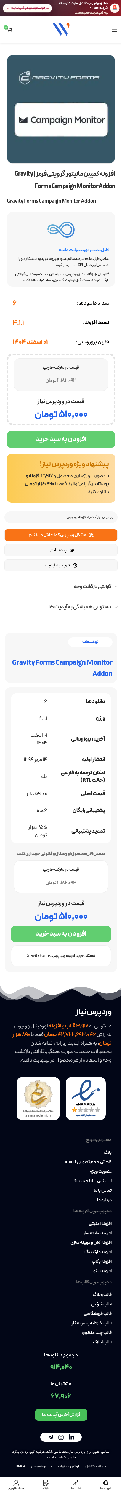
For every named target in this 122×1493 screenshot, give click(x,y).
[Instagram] (61, 1437)
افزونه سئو (102, 1271)
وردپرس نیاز (105, 517)
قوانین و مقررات (68, 1466)
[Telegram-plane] (51, 1437)
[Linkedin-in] (71, 1437)
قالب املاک (102, 1342)
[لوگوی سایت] (61, 29)
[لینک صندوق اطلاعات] (61, 478)
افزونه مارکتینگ (98, 1252)
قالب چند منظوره (96, 1333)
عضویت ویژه (101, 1172)
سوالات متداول (95, 1466)
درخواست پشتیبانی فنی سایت (30, 8)
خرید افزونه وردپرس (80, 517)
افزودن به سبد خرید (61, 439)
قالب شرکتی (101, 1304)
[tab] (90, 642)
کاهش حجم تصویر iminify (88, 1162)
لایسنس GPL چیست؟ (93, 1181)
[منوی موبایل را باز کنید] (115, 30)
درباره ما (104, 1200)
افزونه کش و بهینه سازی (91, 1243)
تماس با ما (103, 1191)
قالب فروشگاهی (98, 1314)
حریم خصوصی (41, 1466)
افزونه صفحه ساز (97, 1233)
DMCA (20, 1466)
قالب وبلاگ (102, 1295)
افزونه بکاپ (102, 1262)
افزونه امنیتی (100, 1224)
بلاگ (108, 1153)
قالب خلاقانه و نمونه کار (92, 1323)
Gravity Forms (39, 956)
